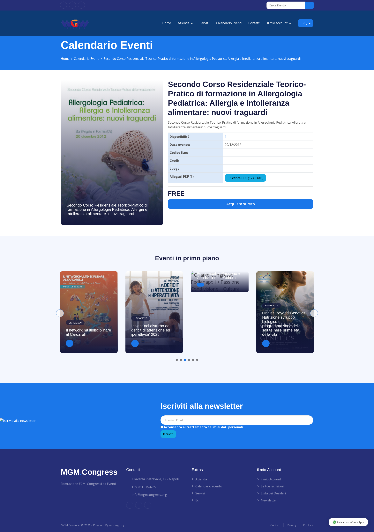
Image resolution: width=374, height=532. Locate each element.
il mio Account (271, 479)
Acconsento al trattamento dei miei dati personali (203, 427)
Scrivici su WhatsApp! (350, 522)
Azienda (183, 23)
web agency (116, 525)
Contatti (254, 23)
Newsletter (269, 500)
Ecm (198, 500)
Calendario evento (208, 486)
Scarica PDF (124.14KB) (246, 178)
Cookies (308, 525)
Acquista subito (240, 204)
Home (166, 23)
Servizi (204, 23)
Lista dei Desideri (273, 493)
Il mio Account (277, 23)
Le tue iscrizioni (272, 486)
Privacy (291, 525)
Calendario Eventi (229, 23)
